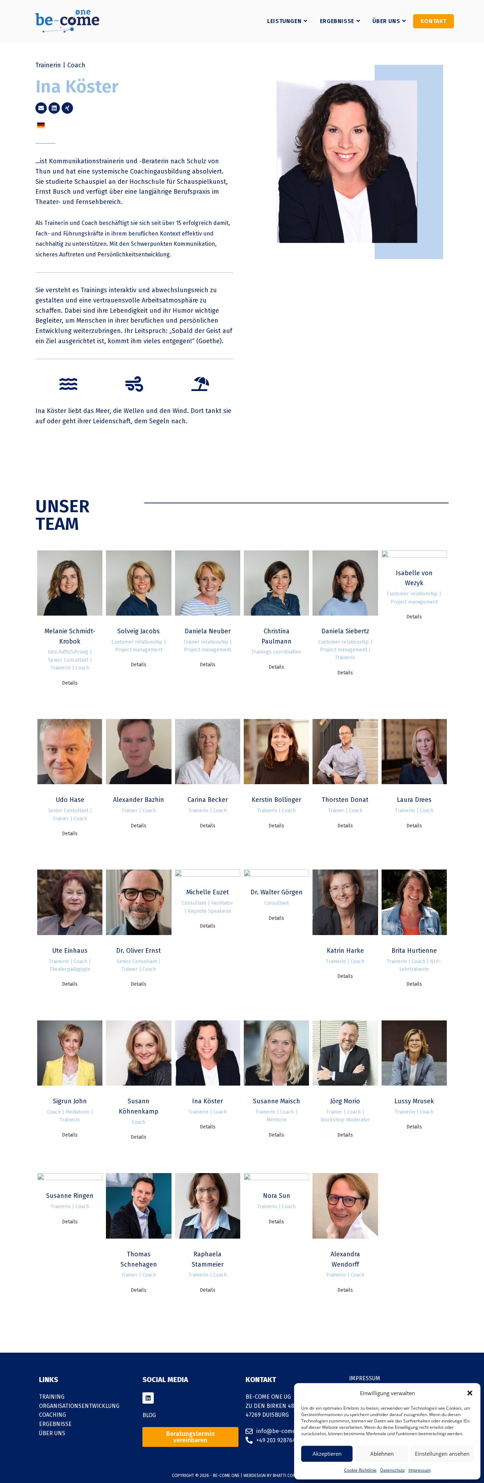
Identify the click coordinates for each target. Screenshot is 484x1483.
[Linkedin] (54, 108)
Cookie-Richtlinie (360, 1470)
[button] (469, 1393)
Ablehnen (382, 1453)
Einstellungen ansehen (442, 1453)
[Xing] (67, 108)
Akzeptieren (327, 1453)
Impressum (420, 1470)
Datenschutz (392, 1470)
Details (70, 683)
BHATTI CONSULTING (292, 1475)
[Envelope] (41, 108)
